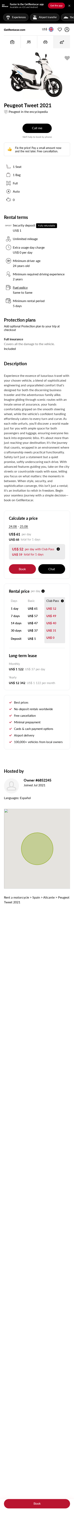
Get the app (56, 5)
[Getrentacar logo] (14, 29)
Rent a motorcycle (16, 897)
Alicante (49, 897)
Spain (36, 897)
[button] (44, 29)
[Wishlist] (60, 29)
